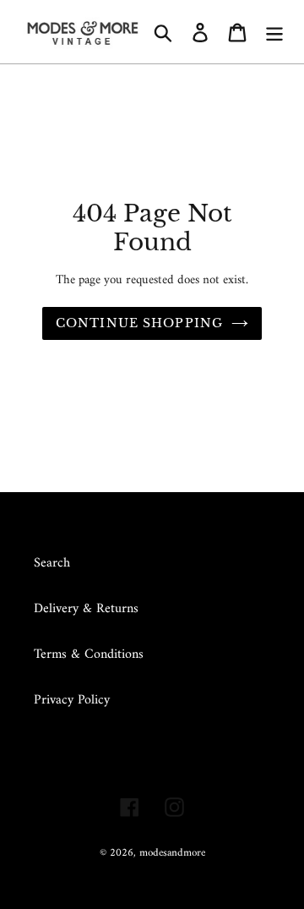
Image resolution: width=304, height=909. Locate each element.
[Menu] (274, 31)
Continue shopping (139, 323)
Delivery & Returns (86, 609)
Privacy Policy (72, 700)
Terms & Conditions (89, 654)
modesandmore (172, 852)
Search (52, 563)
